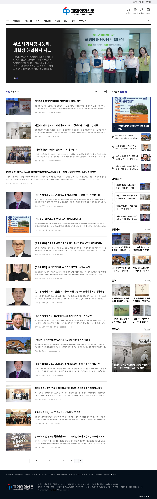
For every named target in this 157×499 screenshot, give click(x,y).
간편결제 (34, 474)
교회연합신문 (52, 490)
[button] (15, 78)
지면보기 (148, 13)
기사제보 (141, 13)
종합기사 (17, 21)
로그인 (135, 2)
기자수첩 (28, 21)
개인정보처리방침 (61, 474)
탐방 (66, 21)
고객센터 (106, 474)
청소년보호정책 (74, 474)
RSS (114, 474)
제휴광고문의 (19, 474)
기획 (37, 21)
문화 (73, 21)
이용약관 (52, 474)
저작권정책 (98, 474)
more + (147, 229)
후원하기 (128, 13)
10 (72, 461)
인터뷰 (57, 21)
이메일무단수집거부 (87, 474)
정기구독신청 (43, 474)
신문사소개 (9, 474)
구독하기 (135, 13)
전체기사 (148, 2)
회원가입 (141, 2)
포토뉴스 (83, 21)
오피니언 (47, 21)
